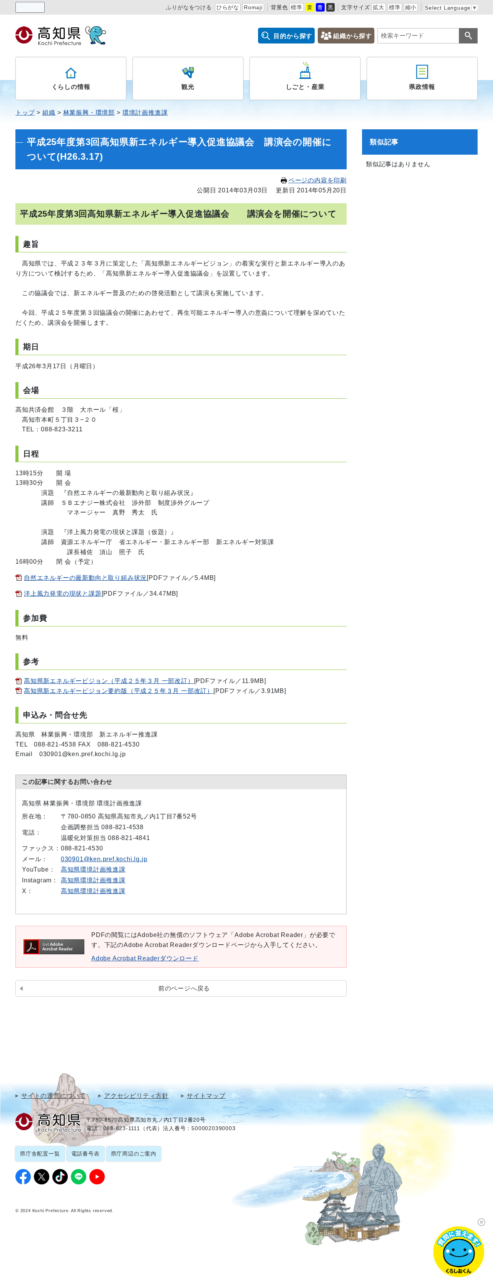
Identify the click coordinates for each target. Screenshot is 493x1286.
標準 (296, 7)
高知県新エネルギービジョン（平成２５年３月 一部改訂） (109, 681)
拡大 (378, 7)
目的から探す (292, 36)
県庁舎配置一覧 (40, 1154)
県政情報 (422, 87)
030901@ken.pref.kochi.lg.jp (104, 859)
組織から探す (352, 36)
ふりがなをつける (188, 7)
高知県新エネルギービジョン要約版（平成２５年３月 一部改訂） (118, 691)
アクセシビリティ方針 (136, 1096)
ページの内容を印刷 (317, 180)
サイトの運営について (53, 1096)
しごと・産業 (305, 87)
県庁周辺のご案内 (133, 1154)
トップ (25, 112)
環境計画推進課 (145, 112)
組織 (48, 112)
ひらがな (227, 7)
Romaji (253, 7)
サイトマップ (206, 1096)
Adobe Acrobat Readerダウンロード (145, 958)
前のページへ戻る (184, 988)
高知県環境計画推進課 (93, 869)
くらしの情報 (71, 87)
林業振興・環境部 (89, 112)
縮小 (411, 7)
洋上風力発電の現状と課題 (63, 593)
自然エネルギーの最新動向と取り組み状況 (85, 578)
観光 (188, 87)
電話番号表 (85, 1154)
